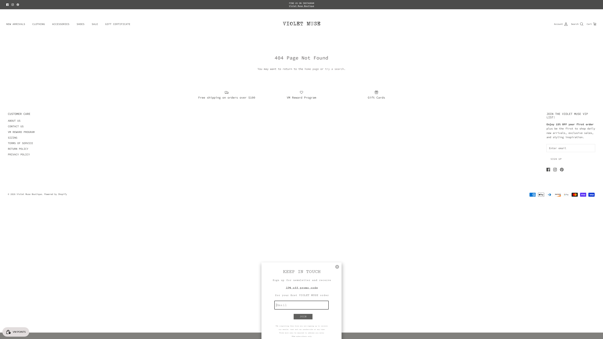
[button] (337, 267)
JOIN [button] (303, 316)
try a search (334, 66)
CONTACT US (16, 123)
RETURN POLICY (18, 146)
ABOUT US (14, 118)
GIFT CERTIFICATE (117, 21)
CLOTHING (38, 21)
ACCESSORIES (60, 21)
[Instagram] (12, 3)
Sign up (556, 156)
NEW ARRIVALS (15, 21)
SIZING (12, 135)
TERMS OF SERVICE (20, 140)
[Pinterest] (18, 3)
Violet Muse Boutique (29, 191)
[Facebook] (7, 3)
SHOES (80, 21)
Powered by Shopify (55, 191)
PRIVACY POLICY (19, 151)
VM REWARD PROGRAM (21, 129)
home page (312, 66)
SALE (95, 21)
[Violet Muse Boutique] (301, 21)
